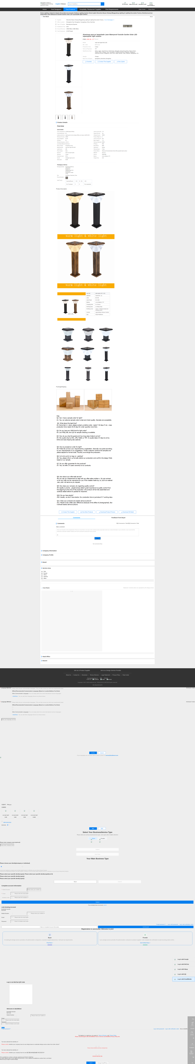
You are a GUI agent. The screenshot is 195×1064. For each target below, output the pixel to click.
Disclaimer (85, 675)
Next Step (97, 854)
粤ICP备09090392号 (97, 685)
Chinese (63, 4)
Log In (3, 1027)
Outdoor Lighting (79, 13)
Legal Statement (105, 675)
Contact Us (76, 675)
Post (97, 538)
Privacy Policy (116, 675)
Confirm (93, 752)
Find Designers (56, 9)
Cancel (102, 752)
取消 (102, 828)
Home (45, 9)
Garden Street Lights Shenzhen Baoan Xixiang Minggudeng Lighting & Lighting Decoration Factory (113, 13)
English (58, 4)
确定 (93, 828)
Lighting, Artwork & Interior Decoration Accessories (59, 13)
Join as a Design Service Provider (110, 670)
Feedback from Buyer (118, 517)
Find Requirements (111, 9)
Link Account (146, 927)
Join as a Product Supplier (82, 670)
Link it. (105, 905)
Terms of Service (94, 675)
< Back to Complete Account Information (49, 927)
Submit (97, 849)
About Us (68, 675)
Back (75, 881)
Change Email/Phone (102, 1062)
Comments (76, 517)
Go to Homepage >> (109, 19)
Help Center (142, 9)
